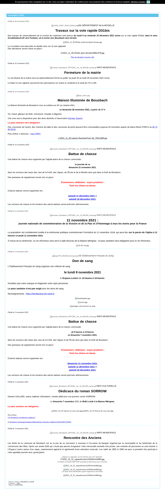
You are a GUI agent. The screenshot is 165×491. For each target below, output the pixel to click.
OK (148, 2)
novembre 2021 (16, 15)
